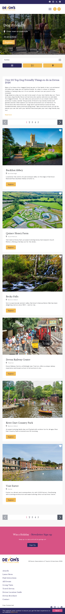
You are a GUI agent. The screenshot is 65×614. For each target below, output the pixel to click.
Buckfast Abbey (14, 170)
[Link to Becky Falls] (32, 273)
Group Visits (8, 585)
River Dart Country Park (19, 423)
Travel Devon (8, 589)
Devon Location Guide (12, 592)
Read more (8, 115)
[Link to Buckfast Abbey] (32, 146)
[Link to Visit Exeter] (32, 462)
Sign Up (32, 545)
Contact (6, 599)
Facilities (7, 60)
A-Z (32, 65)
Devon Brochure (10, 596)
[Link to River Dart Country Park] (32, 399)
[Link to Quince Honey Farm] (32, 209)
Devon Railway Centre (18, 359)
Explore (11, 184)
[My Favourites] (59, 9)
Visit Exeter (12, 486)
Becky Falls (12, 296)
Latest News (8, 574)
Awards (6, 571)
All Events (7, 581)
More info (14, 612)
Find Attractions (9, 578)
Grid (12, 65)
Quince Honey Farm (17, 233)
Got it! (57, 610)
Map (52, 65)
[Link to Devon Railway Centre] (32, 336)
